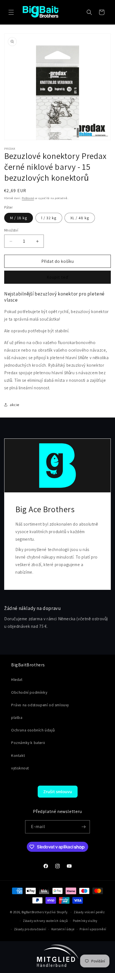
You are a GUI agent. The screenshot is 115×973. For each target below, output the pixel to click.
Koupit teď (57, 277)
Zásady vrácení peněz (89, 912)
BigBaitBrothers (32, 912)
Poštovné (28, 198)
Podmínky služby (85, 921)
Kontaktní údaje (63, 929)
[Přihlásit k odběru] (83, 826)
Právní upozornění (93, 929)
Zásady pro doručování (30, 929)
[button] (11, 12)
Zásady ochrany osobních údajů (45, 921)
